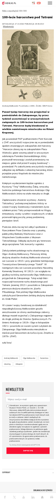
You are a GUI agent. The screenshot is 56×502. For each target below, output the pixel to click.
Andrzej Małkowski (11, 358)
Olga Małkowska (29, 358)
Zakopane (19, 364)
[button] (53, 473)
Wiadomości (8, 26)
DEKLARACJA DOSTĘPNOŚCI (42, 490)
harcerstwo (44, 358)
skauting (7, 364)
